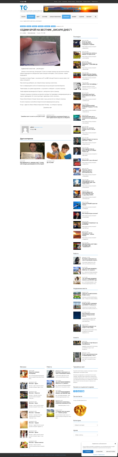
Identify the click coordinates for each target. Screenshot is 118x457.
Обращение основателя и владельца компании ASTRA (63, 402)
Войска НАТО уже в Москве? (90, 160)
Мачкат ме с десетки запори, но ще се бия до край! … (88, 129)
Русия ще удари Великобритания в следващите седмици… (88, 43)
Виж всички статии (38, 127)
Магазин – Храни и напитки (36, 442)
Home (21, 21)
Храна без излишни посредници (34, 372)
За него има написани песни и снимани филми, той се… (89, 355)
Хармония (66, 16)
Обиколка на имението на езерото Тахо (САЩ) (89, 327)
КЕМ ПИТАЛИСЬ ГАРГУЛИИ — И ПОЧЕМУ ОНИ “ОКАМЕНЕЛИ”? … (90, 245)
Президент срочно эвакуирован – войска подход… (88, 234)
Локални (35, 26)
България (30, 16)
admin (24, 33)
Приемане (88, 451)
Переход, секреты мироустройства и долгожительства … (87, 171)
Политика (41, 26)
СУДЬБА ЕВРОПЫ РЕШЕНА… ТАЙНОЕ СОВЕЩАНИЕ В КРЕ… (90, 75)
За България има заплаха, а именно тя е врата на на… (89, 53)
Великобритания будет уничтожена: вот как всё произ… (89, 96)
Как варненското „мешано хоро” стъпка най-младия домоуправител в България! (32, 163)
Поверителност (101, 454)
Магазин (89, 16)
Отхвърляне (99, 451)
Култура (29, 26)
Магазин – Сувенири (34, 412)
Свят (38, 16)
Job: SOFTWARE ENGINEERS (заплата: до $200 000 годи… (89, 279)
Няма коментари (31, 33)
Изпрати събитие (86, 1)
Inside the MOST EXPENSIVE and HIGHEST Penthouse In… (89, 304)
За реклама (64, 1)
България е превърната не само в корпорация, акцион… (90, 259)
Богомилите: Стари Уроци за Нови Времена (89, 343)
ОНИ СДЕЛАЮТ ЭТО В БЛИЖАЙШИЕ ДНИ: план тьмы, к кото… (88, 182)
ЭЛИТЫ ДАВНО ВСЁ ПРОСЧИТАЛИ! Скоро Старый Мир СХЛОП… (88, 194)
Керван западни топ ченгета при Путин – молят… (90, 140)
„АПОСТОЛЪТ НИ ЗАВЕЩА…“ (90, 84)
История (44, 16)
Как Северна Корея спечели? (90, 213)
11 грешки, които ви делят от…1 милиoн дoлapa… (63, 412)
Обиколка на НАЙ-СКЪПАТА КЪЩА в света (89, 294)
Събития (81, 16)
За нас (60, 1)
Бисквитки (95, 454)
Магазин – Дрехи (33, 432)
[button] (115, 443)
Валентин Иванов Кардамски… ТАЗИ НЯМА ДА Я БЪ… (89, 64)
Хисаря (53, 26)
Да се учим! (50, 162)
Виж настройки (110, 451)
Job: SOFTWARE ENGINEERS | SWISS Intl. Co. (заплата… (89, 269)
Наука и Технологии (55, 16)
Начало (23, 16)
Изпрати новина (71, 1)
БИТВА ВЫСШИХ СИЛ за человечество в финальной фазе (89, 118)
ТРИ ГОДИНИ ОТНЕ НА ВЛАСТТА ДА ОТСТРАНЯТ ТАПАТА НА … (89, 150)
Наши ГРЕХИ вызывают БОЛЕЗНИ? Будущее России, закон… (90, 107)
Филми (74, 16)
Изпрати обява (79, 1)
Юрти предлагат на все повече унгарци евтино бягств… (88, 315)
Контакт (55, 1)
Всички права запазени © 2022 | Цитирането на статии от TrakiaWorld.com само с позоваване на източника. (43, 455)
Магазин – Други (33, 383)
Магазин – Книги (33, 403)
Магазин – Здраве (34, 422)
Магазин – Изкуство (34, 393)
